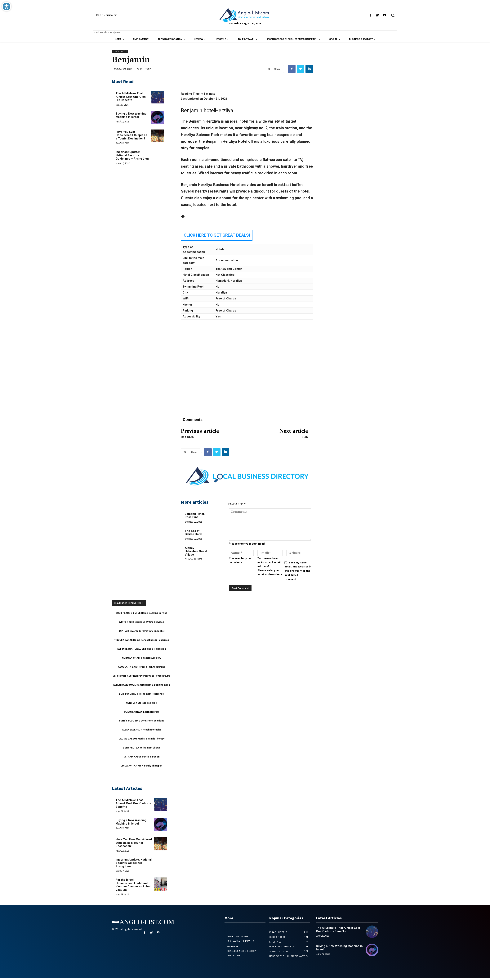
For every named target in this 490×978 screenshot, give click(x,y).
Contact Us (233, 955)
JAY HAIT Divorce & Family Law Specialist (141, 631)
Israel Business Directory (241, 951)
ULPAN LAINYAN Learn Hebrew (141, 712)
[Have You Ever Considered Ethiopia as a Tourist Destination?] (157, 136)
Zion (305, 437)
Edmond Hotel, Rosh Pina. (195, 515)
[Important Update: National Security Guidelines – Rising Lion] (157, 156)
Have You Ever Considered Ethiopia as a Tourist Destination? (131, 135)
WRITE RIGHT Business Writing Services (141, 622)
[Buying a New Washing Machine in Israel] (157, 117)
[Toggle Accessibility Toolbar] (6, 6)
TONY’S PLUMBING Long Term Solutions (141, 720)
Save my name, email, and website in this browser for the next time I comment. (297, 571)
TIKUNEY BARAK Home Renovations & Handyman (141, 640)
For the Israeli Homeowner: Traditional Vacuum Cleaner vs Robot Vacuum (133, 885)
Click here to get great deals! (217, 235)
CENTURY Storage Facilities (141, 703)
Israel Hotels (100, 32)
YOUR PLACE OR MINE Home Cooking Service (141, 613)
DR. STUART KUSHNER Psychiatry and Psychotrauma (141, 676)
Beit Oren (187, 437)
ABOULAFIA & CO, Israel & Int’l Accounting (141, 667)
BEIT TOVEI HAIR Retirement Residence (141, 694)
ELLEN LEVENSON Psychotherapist (141, 729)
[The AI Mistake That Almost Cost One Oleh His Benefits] (157, 97)
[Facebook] (370, 15)
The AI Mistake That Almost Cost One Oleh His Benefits (131, 97)
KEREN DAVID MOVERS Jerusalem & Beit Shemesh (141, 685)
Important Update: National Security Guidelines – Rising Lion (132, 155)
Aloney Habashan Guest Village (196, 551)
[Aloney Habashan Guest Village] (213, 550)
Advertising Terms (237, 936)
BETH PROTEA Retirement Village (141, 747)
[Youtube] (384, 15)
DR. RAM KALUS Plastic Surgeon (141, 756)
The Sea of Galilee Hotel (193, 532)
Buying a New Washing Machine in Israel (131, 115)
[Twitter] (377, 15)
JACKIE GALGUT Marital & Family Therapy (141, 738)
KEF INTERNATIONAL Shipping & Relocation (141, 649)
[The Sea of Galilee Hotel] (213, 533)
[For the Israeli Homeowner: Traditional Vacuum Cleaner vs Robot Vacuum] (160, 884)
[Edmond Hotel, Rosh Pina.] (213, 516)
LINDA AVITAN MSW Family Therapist (141, 765)
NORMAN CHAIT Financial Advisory (141, 658)
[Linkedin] (309, 69)
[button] (392, 15)
